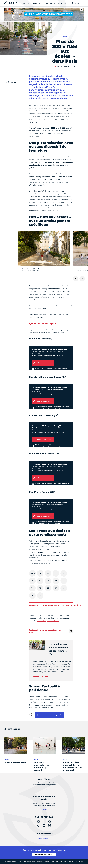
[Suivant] (82, 278)
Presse (47, 861)
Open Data (54, 861)
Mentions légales (10, 861)
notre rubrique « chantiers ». (48, 621)
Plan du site (79, 861)
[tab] (32, 573)
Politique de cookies (66, 861)
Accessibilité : (30, 861)
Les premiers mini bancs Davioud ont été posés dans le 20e (58, 649)
